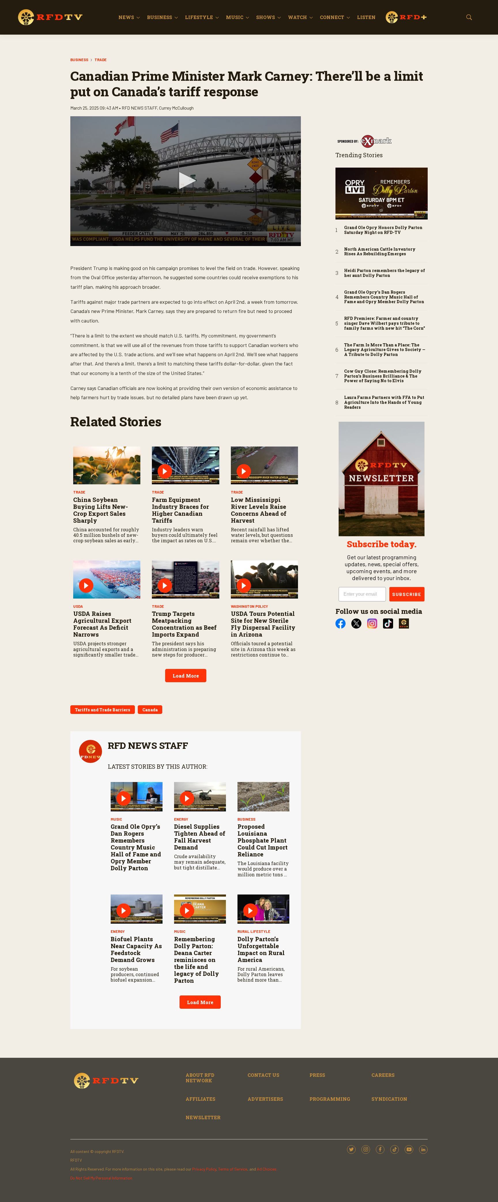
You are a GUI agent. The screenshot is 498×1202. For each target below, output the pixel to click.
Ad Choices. (267, 1169)
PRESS (317, 1075)
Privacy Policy (204, 1169)
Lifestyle (199, 17)
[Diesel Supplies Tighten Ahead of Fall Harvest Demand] (200, 796)
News (126, 17)
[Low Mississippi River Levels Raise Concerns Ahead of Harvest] (264, 465)
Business (159, 17)
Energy (181, 819)
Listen (366, 17)
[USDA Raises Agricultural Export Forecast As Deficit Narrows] (106, 579)
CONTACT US (263, 1075)
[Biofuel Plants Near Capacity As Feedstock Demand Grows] (137, 909)
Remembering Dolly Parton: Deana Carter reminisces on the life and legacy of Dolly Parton (196, 959)
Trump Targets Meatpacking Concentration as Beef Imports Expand (184, 624)
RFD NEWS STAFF (148, 745)
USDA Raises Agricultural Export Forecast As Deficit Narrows (102, 624)
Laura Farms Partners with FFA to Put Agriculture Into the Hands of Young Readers (384, 402)
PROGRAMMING (330, 1099)
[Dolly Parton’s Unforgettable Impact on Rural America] (263, 909)
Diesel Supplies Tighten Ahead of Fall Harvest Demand (199, 837)
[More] (138, 17)
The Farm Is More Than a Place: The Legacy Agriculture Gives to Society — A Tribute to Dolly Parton (384, 350)
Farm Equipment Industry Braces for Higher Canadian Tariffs (180, 510)
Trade (101, 59)
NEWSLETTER (203, 1117)
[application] (185, 181)
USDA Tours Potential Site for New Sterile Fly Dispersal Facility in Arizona (263, 624)
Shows (265, 17)
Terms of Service (232, 1169)
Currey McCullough (176, 107)
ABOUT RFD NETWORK (200, 1077)
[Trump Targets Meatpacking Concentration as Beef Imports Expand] (185, 579)
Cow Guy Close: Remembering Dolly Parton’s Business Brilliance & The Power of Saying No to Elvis (383, 376)
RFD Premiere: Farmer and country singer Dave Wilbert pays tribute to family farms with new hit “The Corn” (384, 323)
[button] (185, 180)
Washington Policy (249, 606)
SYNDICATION (389, 1099)
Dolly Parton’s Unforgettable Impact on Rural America (261, 949)
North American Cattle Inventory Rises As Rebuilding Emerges (380, 252)
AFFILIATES (200, 1099)
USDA (78, 606)
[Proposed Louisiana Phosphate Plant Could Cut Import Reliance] (263, 796)
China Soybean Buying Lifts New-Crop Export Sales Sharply (100, 510)
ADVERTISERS (265, 1099)
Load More (186, 676)
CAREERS (383, 1075)
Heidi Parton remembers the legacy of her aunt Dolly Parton (384, 273)
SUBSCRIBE (407, 594)
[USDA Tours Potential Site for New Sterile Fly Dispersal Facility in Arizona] (264, 579)
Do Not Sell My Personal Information (101, 1177)
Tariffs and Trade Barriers (102, 709)
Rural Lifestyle (253, 931)
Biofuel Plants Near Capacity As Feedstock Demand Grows (136, 949)
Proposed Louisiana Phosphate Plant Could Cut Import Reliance (262, 840)
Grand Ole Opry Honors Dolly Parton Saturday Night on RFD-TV (383, 230)
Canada (150, 709)
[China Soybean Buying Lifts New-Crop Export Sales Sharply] (106, 465)
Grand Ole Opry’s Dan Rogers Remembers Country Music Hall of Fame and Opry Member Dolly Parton (136, 847)
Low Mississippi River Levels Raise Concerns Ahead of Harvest (258, 510)
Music (234, 17)
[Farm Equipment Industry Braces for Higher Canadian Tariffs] (185, 465)
